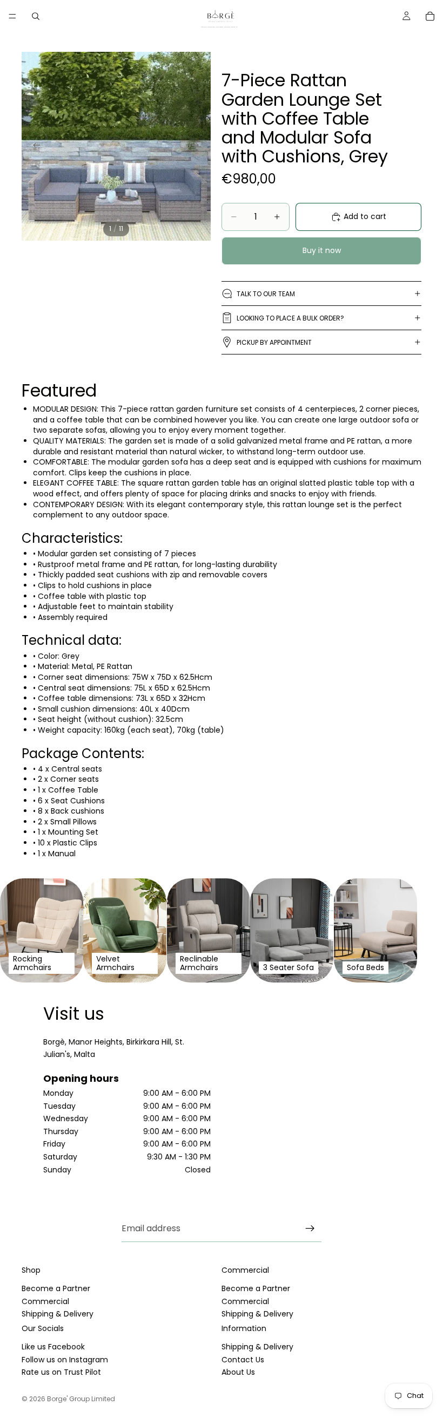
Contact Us (243, 1359)
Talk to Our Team (266, 293)
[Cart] (430, 16)
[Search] (36, 16)
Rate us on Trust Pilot (61, 1372)
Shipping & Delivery (57, 1313)
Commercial (45, 1301)
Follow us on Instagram (65, 1359)
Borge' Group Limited (81, 1398)
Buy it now (322, 250)
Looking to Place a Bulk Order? (290, 318)
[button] (59, 392)
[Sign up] (310, 1228)
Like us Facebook (53, 1347)
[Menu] (12, 16)
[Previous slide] (33, 146)
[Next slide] (199, 146)
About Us (238, 1372)
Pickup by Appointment (274, 342)
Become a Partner (56, 1289)
